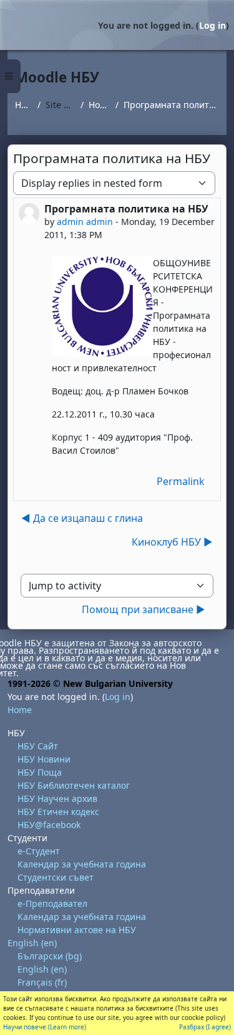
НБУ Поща (39, 772)
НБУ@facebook (48, 825)
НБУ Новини (44, 759)
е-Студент (38, 851)
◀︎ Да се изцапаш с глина (82, 518)
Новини (99, 105)
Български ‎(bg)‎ (49, 956)
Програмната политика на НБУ (171, 105)
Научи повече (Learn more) (44, 1026)
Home (23, 105)
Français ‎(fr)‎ (42, 982)
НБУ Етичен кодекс (58, 812)
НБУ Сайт (37, 746)
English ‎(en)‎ (32, 943)
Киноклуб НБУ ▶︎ (172, 542)
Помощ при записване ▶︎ (143, 609)
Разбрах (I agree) (205, 1026)
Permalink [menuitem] (181, 481)
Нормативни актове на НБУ (76, 930)
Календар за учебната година (81, 864)
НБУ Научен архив (57, 798)
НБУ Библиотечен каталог (73, 785)
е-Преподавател (52, 903)
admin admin (85, 222)
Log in (212, 25)
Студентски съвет (55, 877)
